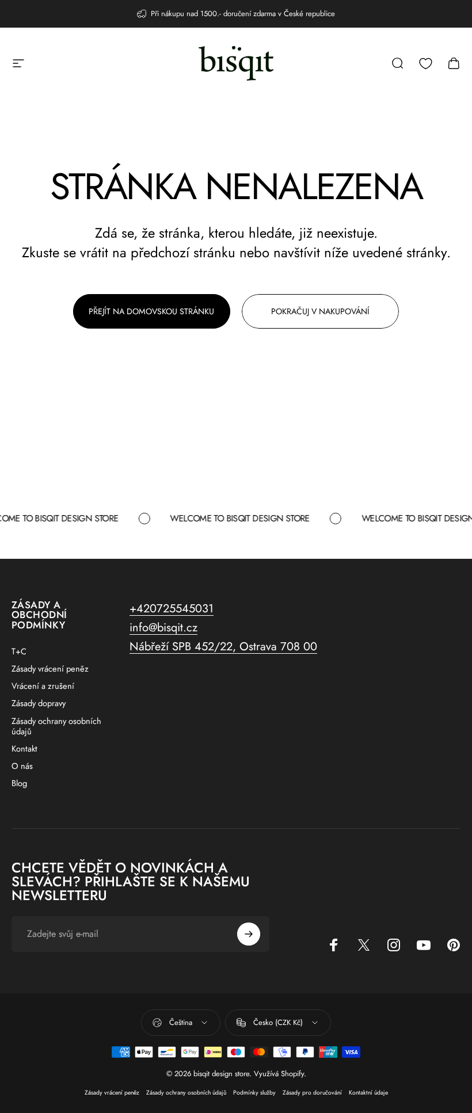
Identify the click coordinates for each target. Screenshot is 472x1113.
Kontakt (24, 749)
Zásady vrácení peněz (50, 669)
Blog (19, 783)
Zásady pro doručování (312, 1092)
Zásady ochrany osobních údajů (56, 726)
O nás (22, 766)
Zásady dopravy (39, 703)
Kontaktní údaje (368, 1092)
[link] (223, 646)
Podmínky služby (254, 1092)
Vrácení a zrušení (43, 686)
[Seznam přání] (425, 64)
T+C (19, 651)
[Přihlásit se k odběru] (248, 934)
